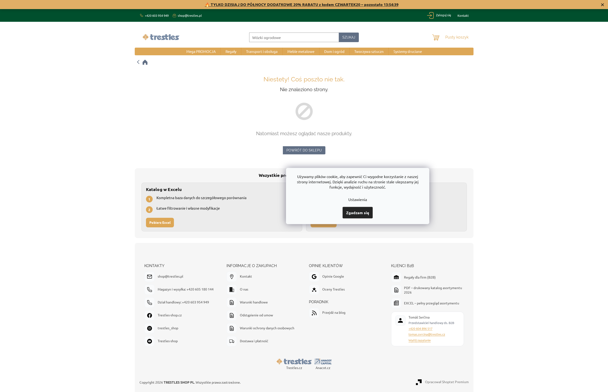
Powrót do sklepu (304, 150)
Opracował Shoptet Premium (447, 382)
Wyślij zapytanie (420, 340)
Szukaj (348, 37)
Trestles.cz (294, 367)
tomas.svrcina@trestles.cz (427, 334)
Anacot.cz (323, 367)
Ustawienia (357, 199)
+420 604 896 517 (420, 328)
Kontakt (463, 15)
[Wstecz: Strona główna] (143, 62)
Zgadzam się (357, 212)
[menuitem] (201, 51)
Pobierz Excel (160, 222)
